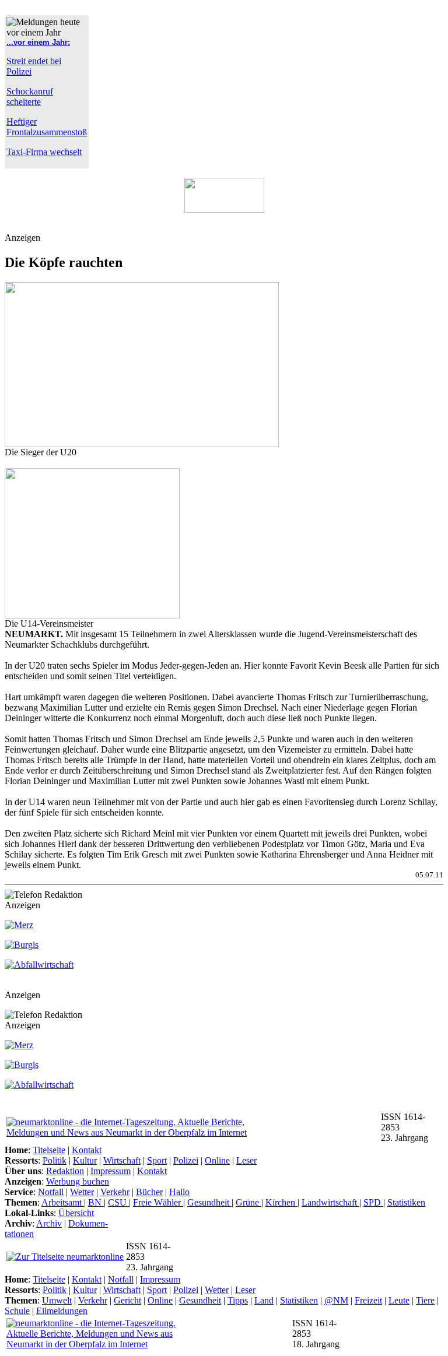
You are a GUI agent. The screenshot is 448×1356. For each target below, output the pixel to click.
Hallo (179, 1192)
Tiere (425, 1300)
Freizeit (368, 1300)
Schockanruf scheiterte (29, 96)
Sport (157, 1160)
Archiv (49, 1223)
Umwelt (57, 1300)
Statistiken (406, 1202)
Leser (246, 1160)
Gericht (127, 1300)
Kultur (85, 1160)
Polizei (185, 1160)
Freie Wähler (158, 1202)
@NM (336, 1300)
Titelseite (49, 1150)
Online (217, 1160)
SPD (373, 1202)
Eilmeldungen (62, 1311)
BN (96, 1202)
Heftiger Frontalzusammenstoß (46, 127)
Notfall (51, 1192)
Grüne (248, 1202)
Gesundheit (209, 1202)
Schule (17, 1311)
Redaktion (65, 1171)
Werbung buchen (77, 1181)
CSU (118, 1202)
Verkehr (115, 1192)
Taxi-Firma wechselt (44, 152)
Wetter (82, 1192)
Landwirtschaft (330, 1202)
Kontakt (87, 1150)
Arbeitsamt (62, 1202)
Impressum (110, 1171)
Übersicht (76, 1213)
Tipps (238, 1300)
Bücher (149, 1192)
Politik (54, 1160)
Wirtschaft (122, 1160)
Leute (399, 1300)
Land (264, 1300)
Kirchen (281, 1202)
